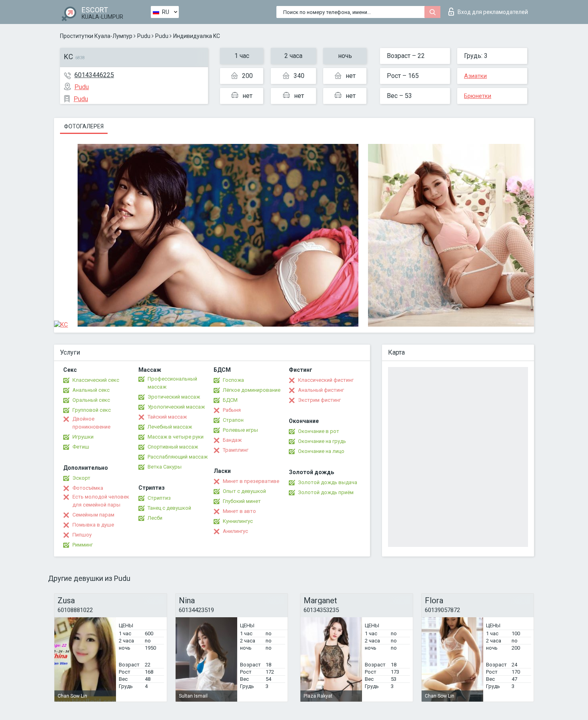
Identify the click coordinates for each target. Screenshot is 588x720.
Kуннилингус (238, 521)
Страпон (233, 420)
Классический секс (95, 380)
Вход (493, 12)
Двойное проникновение (91, 423)
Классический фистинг (326, 380)
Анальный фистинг (321, 390)
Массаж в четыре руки (176, 437)
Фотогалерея (84, 126)
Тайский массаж (167, 417)
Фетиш (80, 447)
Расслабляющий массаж (178, 457)
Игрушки (83, 437)
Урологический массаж (176, 407)
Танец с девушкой (169, 508)
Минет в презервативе (251, 481)
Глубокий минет (242, 501)
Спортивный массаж (173, 447)
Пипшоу (82, 535)
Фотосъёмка (87, 488)
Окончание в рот (318, 431)
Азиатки (475, 76)
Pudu (143, 36)
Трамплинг (235, 450)
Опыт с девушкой (244, 491)
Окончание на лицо (321, 451)
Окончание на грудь (322, 441)
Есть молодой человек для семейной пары (100, 501)
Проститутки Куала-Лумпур (96, 36)
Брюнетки (477, 96)
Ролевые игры (240, 430)
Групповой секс (91, 410)
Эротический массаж (174, 397)
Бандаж (232, 440)
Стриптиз (159, 498)
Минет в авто (239, 511)
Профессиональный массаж (172, 383)
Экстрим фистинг (319, 400)
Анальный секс (91, 390)
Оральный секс (91, 400)
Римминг (82, 545)
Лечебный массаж (170, 427)
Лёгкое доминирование (251, 390)
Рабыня (232, 410)
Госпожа (233, 380)
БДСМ (230, 400)
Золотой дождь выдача (327, 482)
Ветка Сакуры (165, 467)
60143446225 (94, 75)
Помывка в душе (93, 525)
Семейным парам (93, 515)
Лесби (155, 518)
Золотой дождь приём (326, 492)
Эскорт (81, 478)
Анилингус (235, 531)
